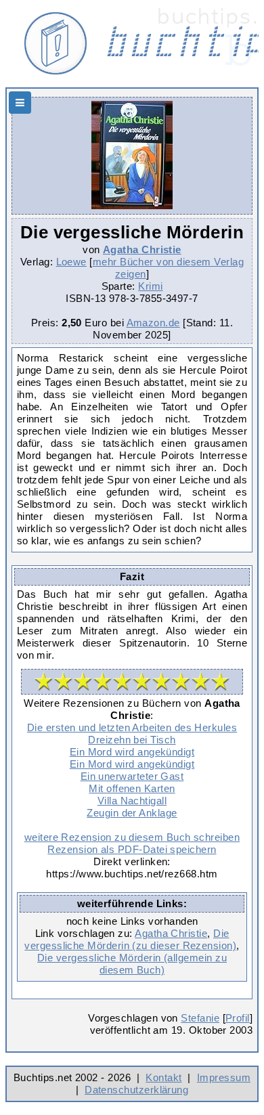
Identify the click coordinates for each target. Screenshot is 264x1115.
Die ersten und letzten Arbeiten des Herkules (132, 727)
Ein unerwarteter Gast (132, 776)
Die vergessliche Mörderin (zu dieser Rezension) (130, 939)
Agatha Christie (142, 249)
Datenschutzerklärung (136, 1089)
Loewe (71, 261)
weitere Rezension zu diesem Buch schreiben (132, 837)
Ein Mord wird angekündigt (132, 752)
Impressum (223, 1077)
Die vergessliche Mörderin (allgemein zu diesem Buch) (132, 964)
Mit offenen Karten (132, 788)
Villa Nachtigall (132, 800)
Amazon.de (153, 322)
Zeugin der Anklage (132, 812)
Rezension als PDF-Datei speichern (131, 849)
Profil (237, 1018)
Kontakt (163, 1077)
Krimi (150, 286)
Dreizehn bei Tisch (131, 739)
